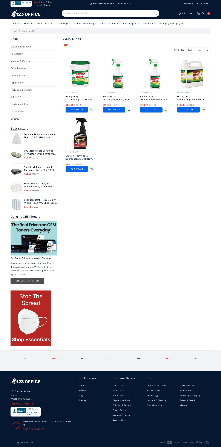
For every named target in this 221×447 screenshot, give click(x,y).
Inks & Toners (44, 23)
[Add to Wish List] (92, 110)
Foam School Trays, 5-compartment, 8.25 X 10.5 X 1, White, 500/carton (39, 185)
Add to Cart (77, 110)
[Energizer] (138, 358)
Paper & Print (149, 23)
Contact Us (118, 385)
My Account (118, 390)
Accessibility (119, 420)
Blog (81, 395)
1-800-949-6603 (33, 429)
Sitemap (82, 400)
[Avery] (25, 358)
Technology (62, 23)
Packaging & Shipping (170, 23)
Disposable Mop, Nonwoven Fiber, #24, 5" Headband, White (39, 136)
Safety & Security (20, 97)
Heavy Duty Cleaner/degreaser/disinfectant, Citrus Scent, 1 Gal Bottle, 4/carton (192, 98)
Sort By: (179, 50)
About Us (83, 385)
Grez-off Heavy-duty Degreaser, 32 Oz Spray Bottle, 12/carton (78, 157)
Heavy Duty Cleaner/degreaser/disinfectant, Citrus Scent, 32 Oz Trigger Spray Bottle (117, 98)
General (15, 118)
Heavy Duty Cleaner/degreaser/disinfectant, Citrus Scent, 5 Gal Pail (80, 98)
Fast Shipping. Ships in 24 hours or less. (112, 3)
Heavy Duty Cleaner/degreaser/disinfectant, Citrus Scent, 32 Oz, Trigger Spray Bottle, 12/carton (155, 98)
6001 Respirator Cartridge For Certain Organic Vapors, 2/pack (39, 152)
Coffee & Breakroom (21, 23)
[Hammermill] (110, 358)
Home (15, 31)
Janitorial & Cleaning (84, 23)
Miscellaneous (18, 111)
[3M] (167, 358)
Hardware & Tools (20, 104)
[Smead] (82, 358)
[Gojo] (195, 358)
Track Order (118, 395)
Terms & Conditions (122, 415)
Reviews (83, 390)
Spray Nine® (28, 31)
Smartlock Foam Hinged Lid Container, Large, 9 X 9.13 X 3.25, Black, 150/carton (39, 169)
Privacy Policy (119, 410)
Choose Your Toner (27, 280)
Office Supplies (129, 23)
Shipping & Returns (122, 405)
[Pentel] (53, 358)
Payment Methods (121, 400)
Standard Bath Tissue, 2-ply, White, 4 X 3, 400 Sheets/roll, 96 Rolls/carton (40, 201)
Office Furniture (108, 23)
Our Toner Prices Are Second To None (31, 258)
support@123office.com (22, 403)
